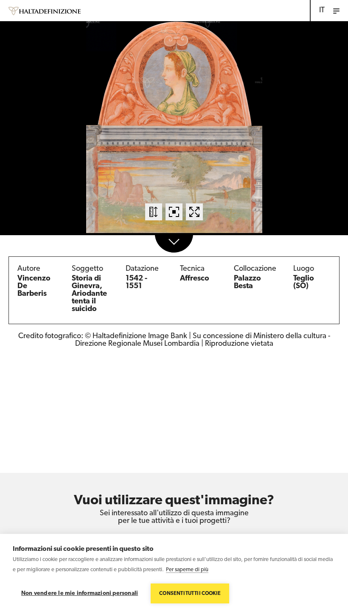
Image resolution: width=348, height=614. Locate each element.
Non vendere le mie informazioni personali (79, 593)
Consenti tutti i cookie (190, 593)
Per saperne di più (187, 569)
